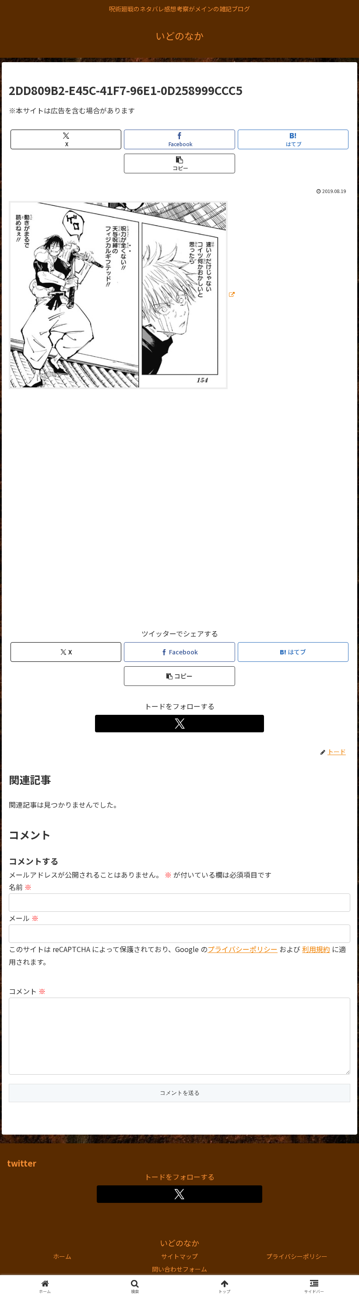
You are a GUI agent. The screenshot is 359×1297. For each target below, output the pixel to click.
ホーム (62, 1256)
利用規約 (316, 949)
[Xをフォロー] (179, 723)
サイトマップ (179, 1256)
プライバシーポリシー (243, 949)
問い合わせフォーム (179, 1269)
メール (24, 918)
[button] (179, 163)
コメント (27, 991)
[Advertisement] (179, 512)
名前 (20, 887)
